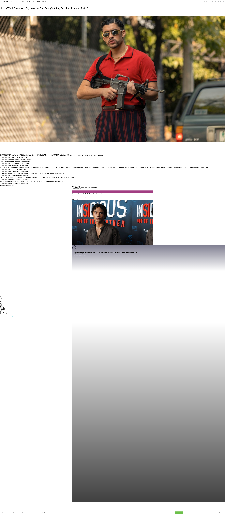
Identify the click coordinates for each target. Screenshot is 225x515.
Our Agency (2, 309)
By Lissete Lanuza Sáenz (80, 255)
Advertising (2, 308)
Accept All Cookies (179, 512)
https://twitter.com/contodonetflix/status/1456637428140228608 (15, 183)
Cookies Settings (171, 512)
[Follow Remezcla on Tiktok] (85, 196)
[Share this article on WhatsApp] (1, 146)
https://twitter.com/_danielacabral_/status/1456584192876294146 (15, 163)
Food (1, 305)
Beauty (1, 306)
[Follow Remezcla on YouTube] (220, 1)
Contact (1, 310)
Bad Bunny (2, 185)
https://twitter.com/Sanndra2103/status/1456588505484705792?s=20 (16, 159)
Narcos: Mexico (8, 185)
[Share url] (1, 152)
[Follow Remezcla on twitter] (215, 1)
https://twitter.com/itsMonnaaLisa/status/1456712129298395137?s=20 (16, 179)
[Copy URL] (3, 150)
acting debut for (12, 154)
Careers (1, 311)
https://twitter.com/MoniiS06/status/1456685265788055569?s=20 (15, 165)
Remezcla (1, 5)
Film (5, 5)
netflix (13, 185)
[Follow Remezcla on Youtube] (82, 196)
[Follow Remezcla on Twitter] (76, 196)
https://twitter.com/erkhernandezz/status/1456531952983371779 (15, 175)
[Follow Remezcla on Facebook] (212, 1)
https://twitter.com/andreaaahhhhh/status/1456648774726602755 (15, 157)
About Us (2, 307)
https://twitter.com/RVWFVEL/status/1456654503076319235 (14, 169)
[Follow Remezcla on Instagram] (218, 1)
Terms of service (106, 193)
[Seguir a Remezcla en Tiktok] (223, 1)
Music (1, 302)
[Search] (205, 1)
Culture (1, 301)
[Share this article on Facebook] (4, 146)
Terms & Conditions (4, 313)
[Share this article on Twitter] (7, 146)
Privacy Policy (96, 193)
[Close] (219, 512)
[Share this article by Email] (10, 146)
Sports (1, 303)
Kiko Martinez (4, 13)
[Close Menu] (1, 294)
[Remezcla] (7, 1)
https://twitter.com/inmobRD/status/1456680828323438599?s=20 (15, 171)
